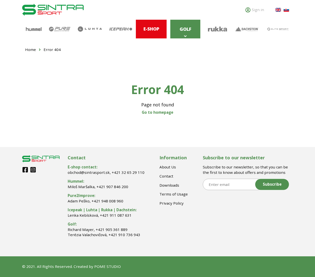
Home (30, 49)
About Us (167, 166)
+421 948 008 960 (107, 200)
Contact (166, 176)
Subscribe (272, 184)
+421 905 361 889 (111, 229)
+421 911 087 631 (116, 215)
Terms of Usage (173, 194)
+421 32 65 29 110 (128, 172)
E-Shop (151, 29)
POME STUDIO (107, 266)
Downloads (169, 185)
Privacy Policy (171, 203)
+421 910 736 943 (124, 234)
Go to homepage (157, 112)
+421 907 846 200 (112, 186)
